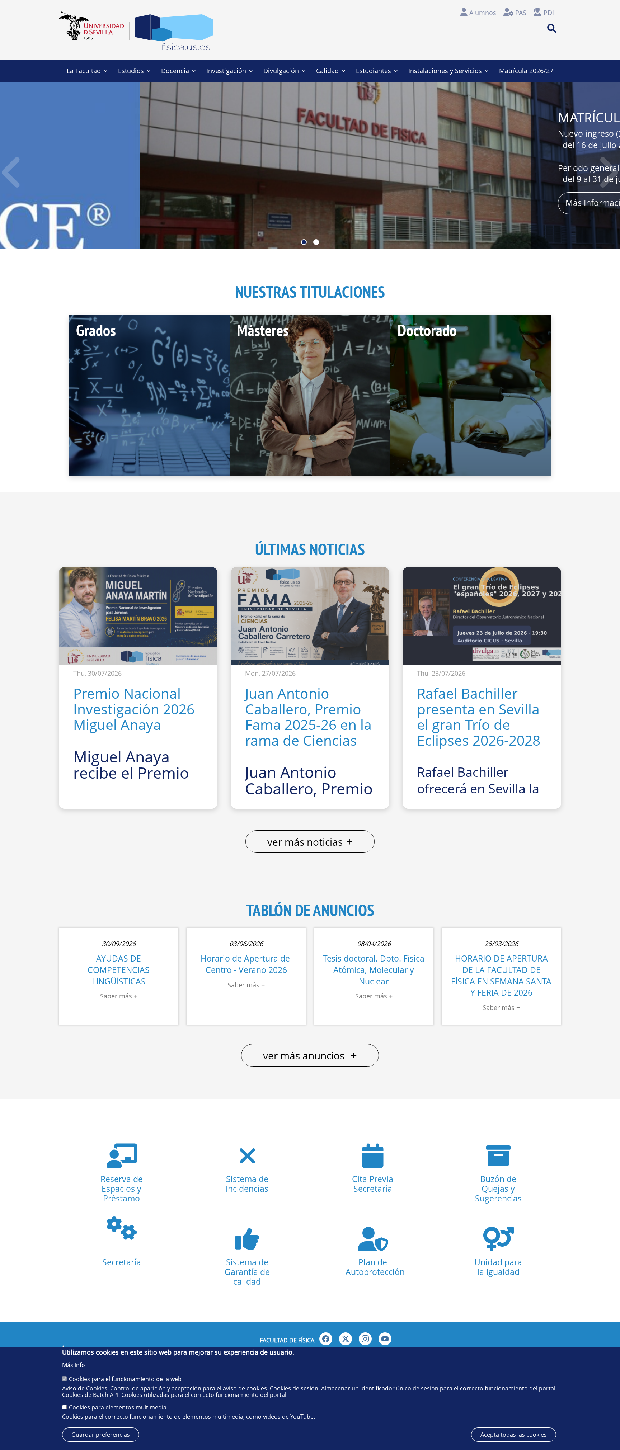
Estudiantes (373, 70)
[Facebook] (326, 1339)
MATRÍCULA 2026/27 (479, 117)
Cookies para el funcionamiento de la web (125, 1379)
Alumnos (482, 12)
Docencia (175, 70)
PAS (520, 12)
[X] (345, 1339)
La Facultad (84, 70)
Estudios (131, 70)
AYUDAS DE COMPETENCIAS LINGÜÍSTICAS (119, 970)
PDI (549, 12)
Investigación (226, 70)
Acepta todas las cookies (513, 1435)
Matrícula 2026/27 (526, 70)
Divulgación (281, 70)
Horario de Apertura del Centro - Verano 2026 (246, 964)
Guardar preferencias (100, 1435)
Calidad (327, 70)
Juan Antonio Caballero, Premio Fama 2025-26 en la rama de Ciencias (308, 717)
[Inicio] (174, 34)
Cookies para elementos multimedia (117, 1407)
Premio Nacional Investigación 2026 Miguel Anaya (133, 709)
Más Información (457, 202)
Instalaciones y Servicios (445, 70)
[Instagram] (365, 1339)
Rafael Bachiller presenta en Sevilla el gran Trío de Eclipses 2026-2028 (478, 717)
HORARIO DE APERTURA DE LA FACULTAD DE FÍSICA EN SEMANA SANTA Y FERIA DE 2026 (501, 975)
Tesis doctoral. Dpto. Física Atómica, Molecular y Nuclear (373, 970)
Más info (73, 1365)
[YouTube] (385, 1339)
